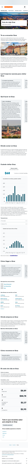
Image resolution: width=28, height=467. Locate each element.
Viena (3, 435)
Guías (10, 444)
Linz (3, 437)
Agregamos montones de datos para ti (10, 461)
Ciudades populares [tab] (7, 425)
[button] (2, 7)
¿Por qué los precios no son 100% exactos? (12, 463)
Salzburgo (4, 433)
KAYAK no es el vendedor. (7, 458)
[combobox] (14, 221)
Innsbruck (4, 431)
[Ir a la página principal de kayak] (8, 7)
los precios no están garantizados (8, 454)
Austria (14, 444)
